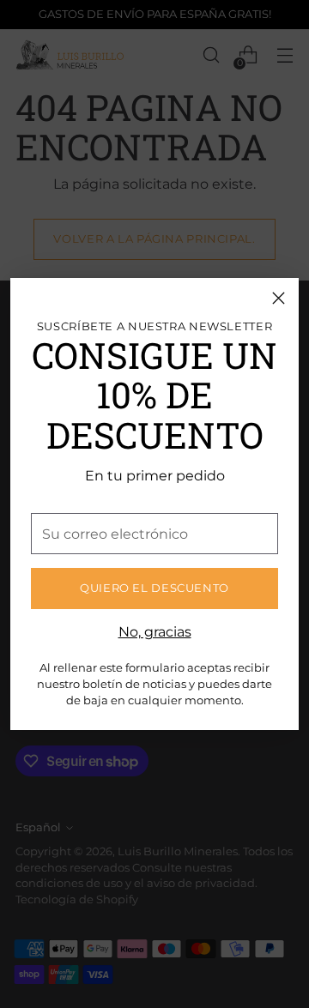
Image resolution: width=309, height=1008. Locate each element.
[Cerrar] (278, 298)
